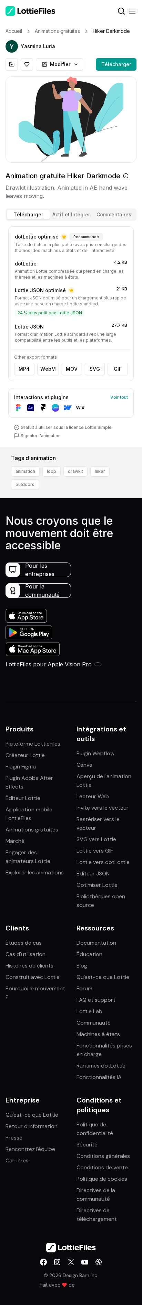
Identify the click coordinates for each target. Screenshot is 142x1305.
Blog (82, 965)
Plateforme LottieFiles (33, 743)
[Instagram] (57, 1262)
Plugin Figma (21, 766)
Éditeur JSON (93, 873)
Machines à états (98, 1034)
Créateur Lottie (25, 755)
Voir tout (119, 397)
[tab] (28, 214)
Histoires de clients (29, 965)
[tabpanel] (71, 335)
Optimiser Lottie (97, 885)
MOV (72, 369)
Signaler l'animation (41, 435)
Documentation (96, 942)
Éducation (89, 954)
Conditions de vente (102, 1167)
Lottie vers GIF (95, 850)
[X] (71, 1262)
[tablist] (71, 214)
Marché (15, 841)
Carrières (17, 1160)
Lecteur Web (93, 796)
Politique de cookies (102, 1178)
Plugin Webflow (95, 753)
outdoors (25, 484)
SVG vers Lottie (96, 839)
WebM (48, 369)
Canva (84, 764)
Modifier (60, 64)
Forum (84, 988)
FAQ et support (96, 1000)
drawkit (75, 471)
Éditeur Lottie (23, 798)
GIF (118, 369)
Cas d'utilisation (25, 954)
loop (51, 471)
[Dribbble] (98, 1262)
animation (25, 471)
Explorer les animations (35, 872)
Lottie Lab (89, 1011)
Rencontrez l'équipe (30, 1149)
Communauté (94, 1022)
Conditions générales (103, 1156)
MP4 (24, 369)
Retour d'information (32, 1126)
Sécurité (87, 1144)
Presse (14, 1137)
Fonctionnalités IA (99, 1077)
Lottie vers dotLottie (103, 862)
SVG (95, 369)
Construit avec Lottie (33, 977)
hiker (100, 471)
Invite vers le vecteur (103, 807)
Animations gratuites (32, 829)
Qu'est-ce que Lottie (103, 977)
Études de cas (24, 942)
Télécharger (116, 64)
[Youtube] (85, 1262)
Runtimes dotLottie (101, 1065)
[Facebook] (43, 1262)
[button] (12, 46)
